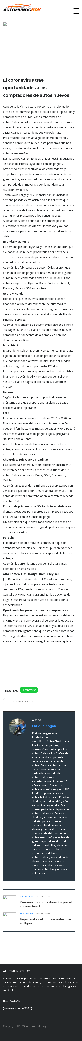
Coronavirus (28, 690)
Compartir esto (23, 701)
